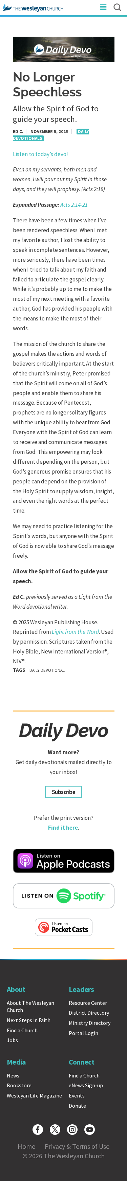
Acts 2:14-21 (74, 204)
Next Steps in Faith (28, 1020)
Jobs (12, 1040)
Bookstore (19, 1085)
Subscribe (63, 792)
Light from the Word (75, 631)
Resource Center (88, 1002)
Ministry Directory (89, 1022)
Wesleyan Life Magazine (34, 1095)
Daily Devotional (47, 670)
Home (26, 1146)
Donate (77, 1105)
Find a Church (22, 1030)
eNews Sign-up (86, 1085)
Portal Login (83, 1033)
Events (77, 1095)
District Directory (89, 1012)
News (13, 1075)
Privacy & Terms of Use (77, 1146)
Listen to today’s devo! (40, 154)
